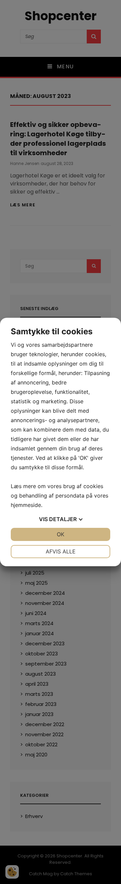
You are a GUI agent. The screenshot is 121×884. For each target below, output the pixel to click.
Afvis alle (61, 551)
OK (60, 534)
